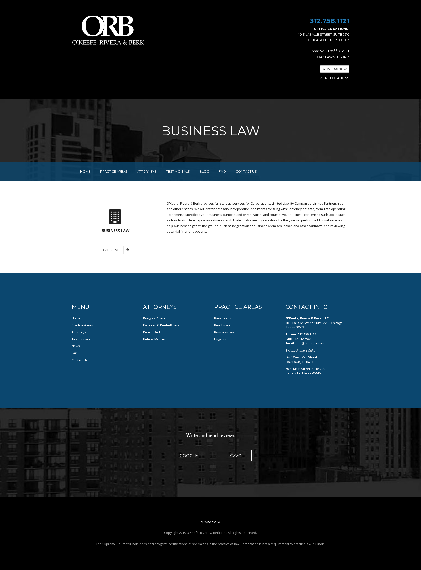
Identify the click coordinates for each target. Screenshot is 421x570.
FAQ (222, 171)
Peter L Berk (152, 332)
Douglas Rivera (154, 318)
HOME (85, 171)
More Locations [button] (334, 78)
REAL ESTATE (111, 249)
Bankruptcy (222, 318)
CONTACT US (246, 171)
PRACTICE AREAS (113, 171)
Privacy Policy (210, 521)
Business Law (224, 332)
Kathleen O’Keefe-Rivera (161, 325)
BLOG (204, 171)
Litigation (220, 339)
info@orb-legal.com (310, 343)
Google (189, 455)
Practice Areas (82, 325)
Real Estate (222, 325)
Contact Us (79, 360)
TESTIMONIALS (178, 171)
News (76, 346)
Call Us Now (336, 69)
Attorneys (79, 332)
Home (76, 318)
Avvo (236, 455)
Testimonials (81, 339)
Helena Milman (154, 339)
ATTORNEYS (147, 171)
